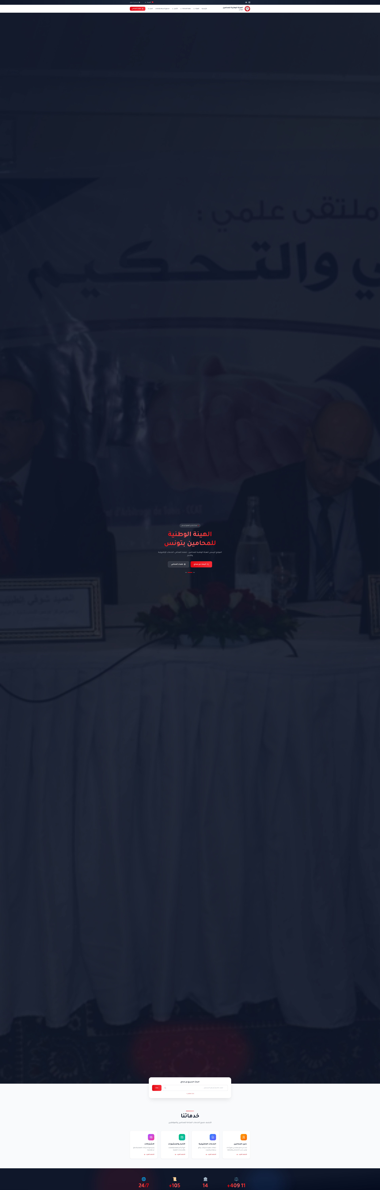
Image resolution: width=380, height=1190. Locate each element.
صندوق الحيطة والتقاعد (162, 8)
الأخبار (176, 8)
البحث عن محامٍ (200, 564)
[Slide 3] (187, 572)
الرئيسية (204, 8)
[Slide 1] (192, 572)
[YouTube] (246, 2)
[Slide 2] (190, 572)
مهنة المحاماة (186, 8)
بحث (156, 1088)
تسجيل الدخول (134, 2)
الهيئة (197, 8)
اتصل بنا (150, 8)
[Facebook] (249, 2)
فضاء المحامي (136, 8)
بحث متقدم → (190, 1093)
